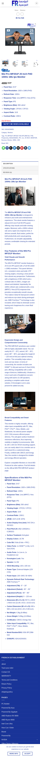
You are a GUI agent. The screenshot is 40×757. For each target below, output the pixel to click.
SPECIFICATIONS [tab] (9, 168)
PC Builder (6, 704)
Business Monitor (7, 140)
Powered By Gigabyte (9, 712)
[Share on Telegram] (29, 148)
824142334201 (13, 138)
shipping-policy (7, 692)
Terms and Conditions (9, 680)
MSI (7, 143)
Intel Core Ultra (7, 724)
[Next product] (17, 14)
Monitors (22, 10)
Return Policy (6, 684)
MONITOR (34, 138)
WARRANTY (6, 676)
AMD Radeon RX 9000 (10, 716)
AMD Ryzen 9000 (8, 720)
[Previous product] (22, 14)
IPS (20, 138)
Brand (4, 732)
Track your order (7, 668)
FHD (31, 136)
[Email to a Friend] (18, 148)
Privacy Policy (7, 688)
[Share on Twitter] (14, 148)
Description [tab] (8, 163)
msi (23, 138)
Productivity (5, 138)
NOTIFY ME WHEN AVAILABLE (16, 124)
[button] (3, 3)
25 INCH (27, 138)
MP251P (15, 136)
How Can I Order (8, 728)
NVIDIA (4, 740)
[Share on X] (11, 148)
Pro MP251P (9, 136)
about (4, 664)
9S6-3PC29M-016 (24, 136)
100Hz (14, 140)
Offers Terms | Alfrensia (10, 743)
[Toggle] (37, 739)
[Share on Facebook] (7, 148)
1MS (18, 140)
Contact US (6, 672)
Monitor (22, 181)
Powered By (6, 735)
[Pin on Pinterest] (22, 148)
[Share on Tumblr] (25, 148)
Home (16, 10)
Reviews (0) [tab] (7, 172)
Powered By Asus (8, 708)
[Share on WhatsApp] (3, 148)
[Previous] (5, 39)
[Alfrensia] (20, 3)
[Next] (35, 39)
